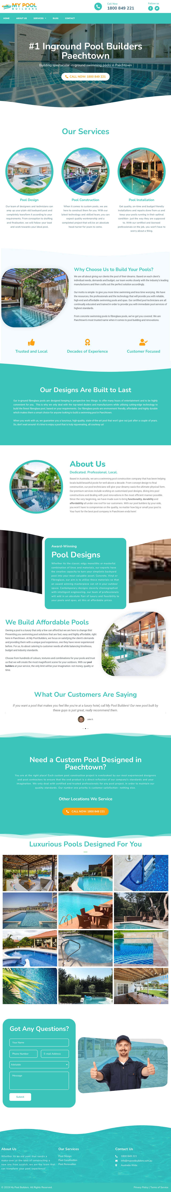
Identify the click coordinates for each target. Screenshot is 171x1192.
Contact (70, 18)
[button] (5, 713)
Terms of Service (159, 1187)
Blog (55, 18)
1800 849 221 (120, 8)
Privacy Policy (141, 1187)
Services (39, 18)
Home (6, 18)
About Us (21, 18)
